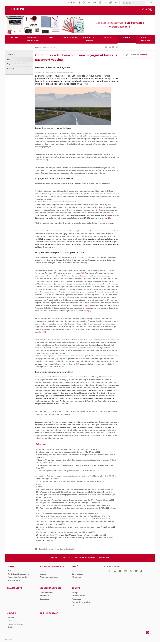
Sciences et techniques (52, 566)
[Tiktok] (116, 2)
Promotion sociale (78, 596)
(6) (48, 170)
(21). (44, 332)
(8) (97, 210)
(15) (44, 286)
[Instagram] (100, 2)
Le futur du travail (14, 580)
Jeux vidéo (11, 55)
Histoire (10, 69)
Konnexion (8, 640)
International (44, 596)
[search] (133, 3)
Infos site (54, 558)
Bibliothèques (104, 558)
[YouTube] (94, 2)
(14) (55, 284)
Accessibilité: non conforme (85, 558)
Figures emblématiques (17, 64)
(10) (109, 218)
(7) (85, 194)
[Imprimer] (106, 47)
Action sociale (77, 599)
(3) (44, 141)
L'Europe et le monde (50, 588)
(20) (85, 324)
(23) (56, 359)
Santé (75, 566)
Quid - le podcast (49, 613)
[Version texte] (110, 47)
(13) (82, 273)
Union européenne (46, 593)
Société (76, 588)
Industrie (43, 571)
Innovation (43, 574)
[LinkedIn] (89, 2)
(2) (92, 133)
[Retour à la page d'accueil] (20, 10)
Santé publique (77, 571)
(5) (48, 160)
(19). (89, 311)
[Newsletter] (111, 2)
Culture (46, 47)
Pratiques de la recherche (49, 577)
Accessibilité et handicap (81, 602)
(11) (93, 234)
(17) (102, 295)
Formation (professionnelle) (17, 577)
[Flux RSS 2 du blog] (105, 2)
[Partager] (117, 47)
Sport (74, 605)
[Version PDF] (113, 47)
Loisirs (53, 47)
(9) (70, 213)
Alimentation (76, 577)
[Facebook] (79, 2)
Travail (11, 566)
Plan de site (66, 558)
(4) (67, 144)
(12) (82, 236)
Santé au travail (78, 574)
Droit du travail (13, 571)
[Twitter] (84, 2)
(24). (77, 364)
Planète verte (14, 588)
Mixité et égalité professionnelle (19, 574)
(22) (76, 342)
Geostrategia (44, 599)
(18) (85, 305)
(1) (81, 133)
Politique (75, 593)
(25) (66, 380)
